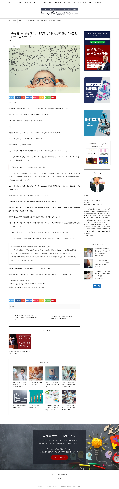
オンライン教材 (87, 2)
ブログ (79, 2)
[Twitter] (95, 286)
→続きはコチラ (88, 235)
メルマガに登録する (59, 457)
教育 (13, 306)
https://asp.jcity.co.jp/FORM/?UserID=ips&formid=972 (27, 284)
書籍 (50, 2)
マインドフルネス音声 (69, 2)
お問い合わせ (97, 2)
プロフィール (43, 2)
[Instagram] (99, 286)
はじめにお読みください (30, 2)
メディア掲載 (57, 2)
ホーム (20, 2)
